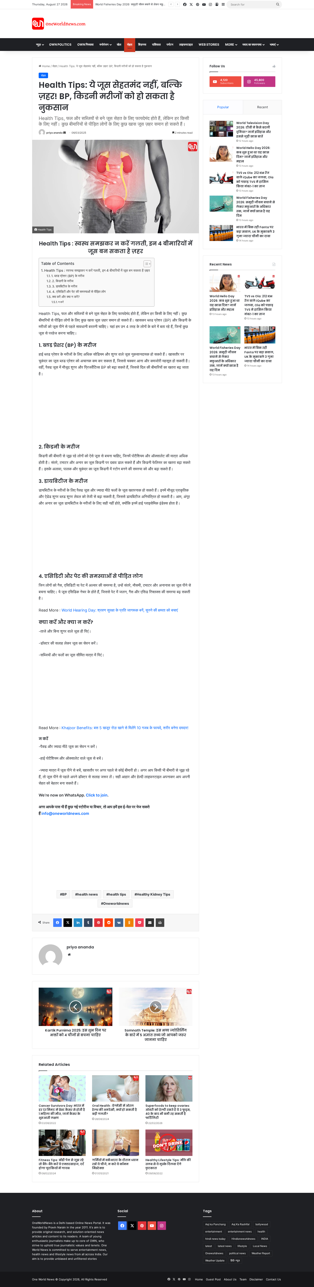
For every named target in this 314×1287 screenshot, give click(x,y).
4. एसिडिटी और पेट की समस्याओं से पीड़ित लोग (79, 292)
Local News (260, 1246)
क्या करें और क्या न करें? (66, 297)
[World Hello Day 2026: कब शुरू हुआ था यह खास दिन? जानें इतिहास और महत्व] (221, 154)
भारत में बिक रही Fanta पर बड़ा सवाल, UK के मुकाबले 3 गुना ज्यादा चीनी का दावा (137, 4)
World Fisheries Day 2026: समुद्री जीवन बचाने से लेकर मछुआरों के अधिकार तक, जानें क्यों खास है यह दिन (255, 207)
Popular (223, 107)
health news (87, 894)
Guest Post (213, 1279)
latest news (225, 1246)
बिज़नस (142, 44)
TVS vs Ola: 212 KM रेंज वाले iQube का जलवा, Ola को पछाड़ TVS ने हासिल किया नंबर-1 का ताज (254, 179)
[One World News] (58, 24)
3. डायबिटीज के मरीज (64, 286)
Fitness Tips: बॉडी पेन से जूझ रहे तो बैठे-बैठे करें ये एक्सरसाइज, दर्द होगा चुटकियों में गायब (61, 1164)
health (261, 1231)
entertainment (213, 1231)
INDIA (264, 1238)
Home (45, 66)
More (229, 44)
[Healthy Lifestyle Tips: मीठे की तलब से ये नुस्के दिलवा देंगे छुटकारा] (168, 1143)
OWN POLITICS (60, 44)
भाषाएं (273, 44)
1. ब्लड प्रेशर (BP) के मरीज (67, 276)
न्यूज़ (38, 44)
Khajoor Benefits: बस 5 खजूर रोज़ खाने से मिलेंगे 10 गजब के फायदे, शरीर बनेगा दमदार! (125, 728)
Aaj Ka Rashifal (240, 1224)
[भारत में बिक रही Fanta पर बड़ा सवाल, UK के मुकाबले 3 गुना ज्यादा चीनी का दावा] (221, 233)
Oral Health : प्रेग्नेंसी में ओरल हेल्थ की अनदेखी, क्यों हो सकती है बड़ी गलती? (114, 1110)
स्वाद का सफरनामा (251, 44)
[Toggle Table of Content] (145, 263)
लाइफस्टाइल (186, 44)
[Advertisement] (195, 23)
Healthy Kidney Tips (153, 894)
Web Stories (209, 44)
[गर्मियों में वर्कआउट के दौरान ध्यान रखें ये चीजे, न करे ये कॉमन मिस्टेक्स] (115, 1143)
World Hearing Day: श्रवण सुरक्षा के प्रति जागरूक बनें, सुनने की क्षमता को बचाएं (120, 610)
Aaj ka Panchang (215, 1224)
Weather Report (261, 1253)
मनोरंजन (104, 44)
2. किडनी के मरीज (62, 281)
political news (237, 1253)
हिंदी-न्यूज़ (235, 1260)
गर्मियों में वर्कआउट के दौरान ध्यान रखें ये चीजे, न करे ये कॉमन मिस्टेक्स (115, 1164)
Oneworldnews (116, 903)
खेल (119, 44)
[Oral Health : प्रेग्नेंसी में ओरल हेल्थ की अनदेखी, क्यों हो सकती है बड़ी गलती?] (115, 1088)
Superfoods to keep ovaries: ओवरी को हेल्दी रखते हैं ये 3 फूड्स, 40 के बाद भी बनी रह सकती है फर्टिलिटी (168, 1112)
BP (64, 894)
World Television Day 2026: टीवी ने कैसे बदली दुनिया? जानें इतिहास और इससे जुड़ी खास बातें (253, 130)
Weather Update (214, 1260)
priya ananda (54, 132)
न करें (61, 302)
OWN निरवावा (85, 44)
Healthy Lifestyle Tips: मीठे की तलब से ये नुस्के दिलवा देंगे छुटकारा (168, 1164)
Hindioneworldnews (243, 1238)
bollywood (261, 1224)
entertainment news (240, 1231)
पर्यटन (170, 44)
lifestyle (242, 1246)
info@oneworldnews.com (65, 813)
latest (208, 1246)
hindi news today (215, 1238)
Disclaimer (256, 1279)
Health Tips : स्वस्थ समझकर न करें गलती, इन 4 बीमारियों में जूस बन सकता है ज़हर (97, 270)
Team (243, 1279)
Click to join (96, 795)
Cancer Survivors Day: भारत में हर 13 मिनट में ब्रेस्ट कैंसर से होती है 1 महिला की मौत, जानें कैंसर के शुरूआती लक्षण (62, 1112)
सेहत (129, 44)
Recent (262, 107)
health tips (117, 894)
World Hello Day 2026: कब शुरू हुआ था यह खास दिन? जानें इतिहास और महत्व (253, 154)
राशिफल (156, 44)
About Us (230, 1279)
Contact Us (273, 1279)
